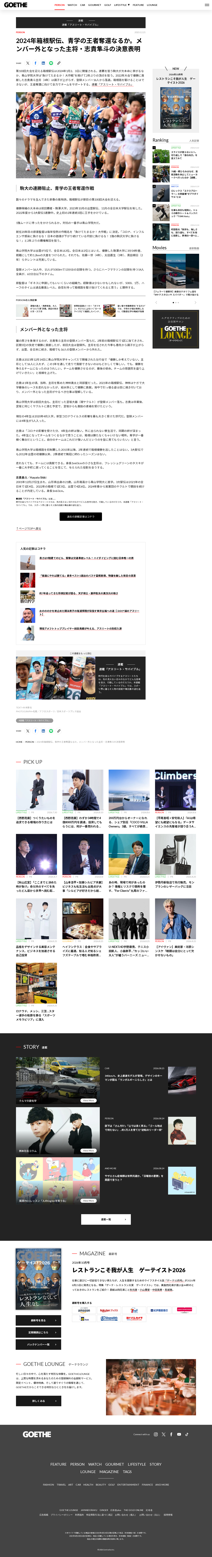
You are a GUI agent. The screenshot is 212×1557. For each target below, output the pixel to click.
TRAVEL (61, 1484)
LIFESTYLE (120, 4)
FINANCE (147, 1484)
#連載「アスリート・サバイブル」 (34, 720)
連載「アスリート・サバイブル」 (113, 84)
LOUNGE (152, 4)
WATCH (72, 4)
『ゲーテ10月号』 (174, 1280)
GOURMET (94, 4)
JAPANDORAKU (89, 1510)
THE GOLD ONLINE (134, 1510)
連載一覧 (106, 1219)
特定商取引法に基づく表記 (99, 1514)
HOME (19, 742)
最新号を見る (38, 1320)
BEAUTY (101, 1484)
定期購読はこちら (38, 1332)
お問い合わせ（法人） (150, 1514)
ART (70, 1484)
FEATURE (138, 4)
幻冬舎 (149, 1510)
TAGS (127, 1471)
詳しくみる (38, 1400)
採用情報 (168, 1514)
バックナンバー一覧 (38, 1344)
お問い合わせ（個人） (126, 1514)
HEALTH (88, 1484)
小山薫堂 (145, 1289)
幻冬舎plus (116, 1510)
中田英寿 (157, 1289)
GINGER (104, 1510)
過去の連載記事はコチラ (81, 516)
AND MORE (162, 1484)
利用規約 (79, 1514)
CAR (82, 4)
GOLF (107, 4)
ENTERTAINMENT (128, 1484)
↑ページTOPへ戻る (28, 528)
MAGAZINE (109, 1471)
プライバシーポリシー (62, 1514)
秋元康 (133, 1289)
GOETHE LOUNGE (68, 1510)
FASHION (48, 1484)
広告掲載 (43, 1514)
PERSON (60, 4)
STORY (156, 1464)
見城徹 (168, 1289)
